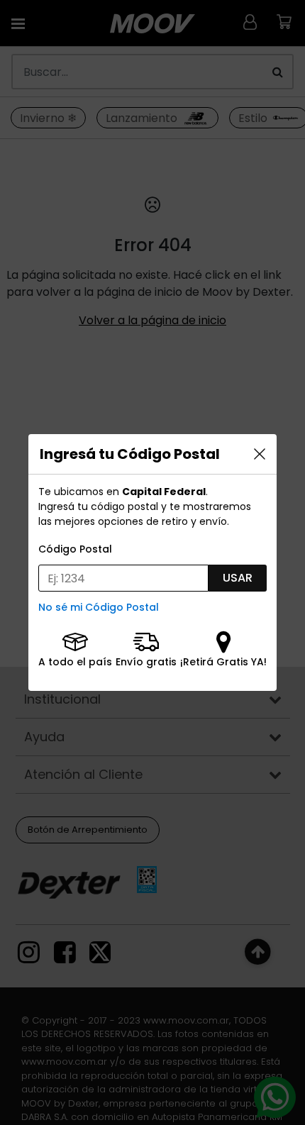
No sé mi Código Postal (98, 607)
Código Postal (75, 549)
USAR (238, 578)
